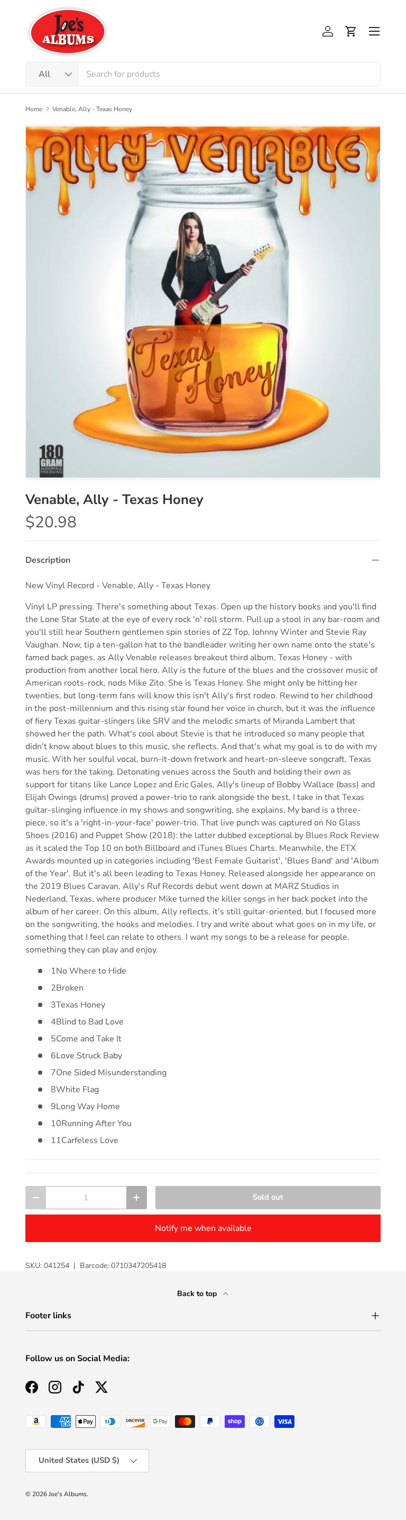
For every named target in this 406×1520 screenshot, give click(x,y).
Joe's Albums (68, 1494)
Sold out (268, 1197)
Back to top (198, 1294)
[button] (351, 31)
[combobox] (203, 74)
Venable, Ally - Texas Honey (92, 109)
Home (33, 109)
